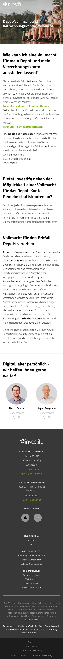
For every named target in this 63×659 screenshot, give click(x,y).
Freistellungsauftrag (31, 559)
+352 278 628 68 (31, 469)
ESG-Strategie (31, 579)
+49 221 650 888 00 (31, 500)
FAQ (32, 544)
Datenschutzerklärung (32, 650)
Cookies (31, 642)
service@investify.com (31, 473)
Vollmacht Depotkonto (31, 563)
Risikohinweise (31, 583)
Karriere (31, 540)
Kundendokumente (31, 575)
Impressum (31, 646)
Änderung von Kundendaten (31, 555)
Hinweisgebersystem (31, 587)
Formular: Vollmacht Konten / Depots (26, 106)
